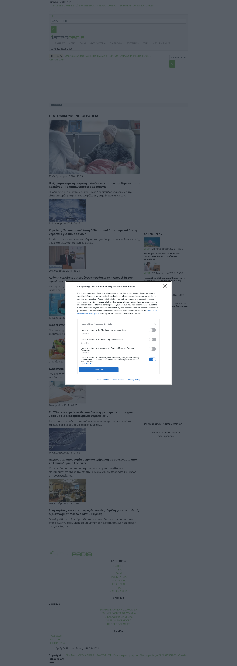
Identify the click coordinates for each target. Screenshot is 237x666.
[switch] (152, 330)
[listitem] (118, 324)
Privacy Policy (134, 379)
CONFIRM (99, 370)
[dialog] (118, 333)
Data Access (118, 379)
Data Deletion (103, 379)
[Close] (166, 286)
